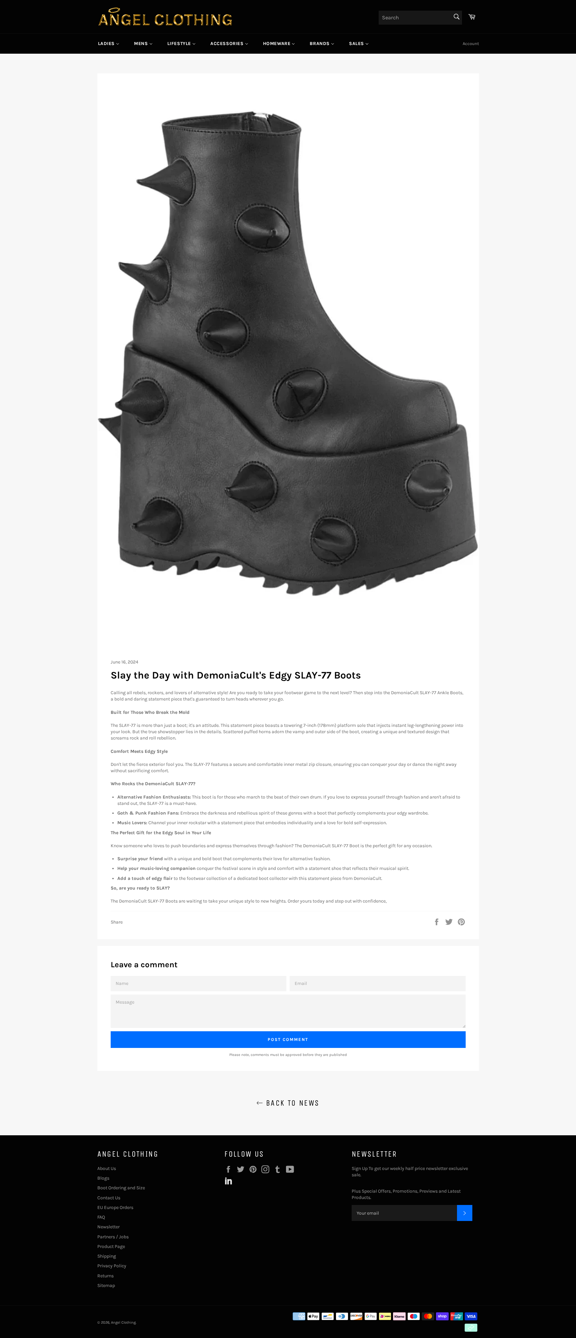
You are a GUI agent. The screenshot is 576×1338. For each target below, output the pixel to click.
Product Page (111, 1246)
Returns (105, 1276)
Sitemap (106, 1285)
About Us (106, 1168)
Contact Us (108, 1198)
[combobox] (420, 18)
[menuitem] (109, 44)
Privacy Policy (111, 1266)
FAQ (101, 1217)
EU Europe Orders (115, 1207)
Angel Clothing (123, 1322)
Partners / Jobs (113, 1237)
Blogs (103, 1178)
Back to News (291, 1103)
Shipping (106, 1256)
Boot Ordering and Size (121, 1188)
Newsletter (108, 1227)
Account (471, 43)
